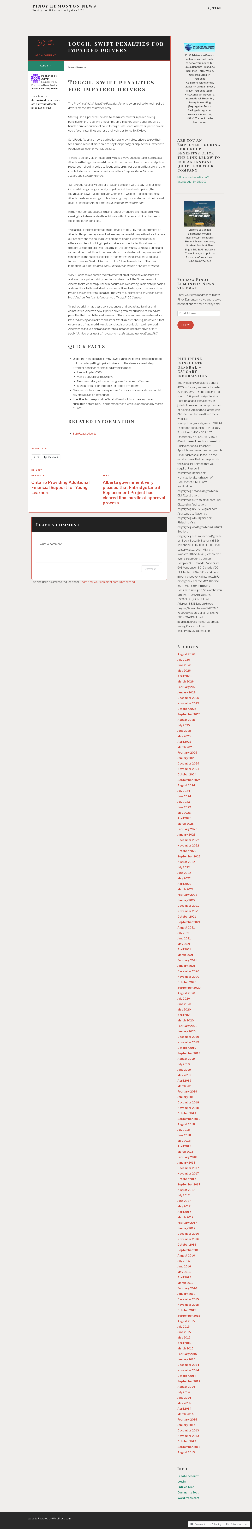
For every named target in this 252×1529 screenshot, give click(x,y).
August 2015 (186, 1321)
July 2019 (183, 1064)
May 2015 (183, 1337)
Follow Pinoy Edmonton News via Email (195, 283)
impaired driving (41, 107)
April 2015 (184, 1343)
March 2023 (185, 823)
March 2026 (185, 681)
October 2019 (186, 1047)
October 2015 (186, 1310)
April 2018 (184, 1146)
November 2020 (188, 976)
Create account (188, 1476)
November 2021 (188, 911)
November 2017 (188, 1173)
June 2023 (184, 807)
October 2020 (186, 982)
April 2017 (184, 1211)
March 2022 (185, 889)
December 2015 (188, 1299)
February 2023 (187, 829)
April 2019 (184, 1080)
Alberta (45, 65)
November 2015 (188, 1304)
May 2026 (184, 670)
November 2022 (188, 845)
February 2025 (187, 752)
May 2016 (184, 1272)
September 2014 (189, 1381)
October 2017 (186, 1179)
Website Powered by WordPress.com (49, 1518)
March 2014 (185, 1414)
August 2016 (186, 1255)
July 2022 (183, 867)
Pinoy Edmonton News (64, 6)
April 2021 (184, 949)
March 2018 (185, 1151)
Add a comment (45, 55)
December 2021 (188, 905)
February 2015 (187, 1354)
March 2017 (185, 1217)
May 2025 (184, 736)
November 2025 (188, 703)
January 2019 (186, 1097)
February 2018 (187, 1157)
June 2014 (184, 1397)
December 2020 (188, 971)
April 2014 (184, 1408)
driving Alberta (47, 104)
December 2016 (188, 1233)
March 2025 (185, 747)
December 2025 (188, 698)
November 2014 (188, 1370)
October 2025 (186, 709)
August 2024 (186, 785)
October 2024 (187, 774)
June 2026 (184, 665)
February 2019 (187, 1091)
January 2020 (186, 1031)
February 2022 (187, 894)
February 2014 (187, 1419)
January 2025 (186, 758)
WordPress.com (188, 1498)
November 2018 (188, 1108)
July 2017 (183, 1195)
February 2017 (187, 1222)
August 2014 (186, 1386)
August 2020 (186, 993)
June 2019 (184, 1069)
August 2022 (186, 862)
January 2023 (186, 834)
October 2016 (186, 1244)
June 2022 (184, 873)
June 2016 (184, 1266)
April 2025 (184, 741)
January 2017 (186, 1228)
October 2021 (186, 916)
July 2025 (183, 725)
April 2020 (184, 1015)
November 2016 (188, 1239)
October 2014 (186, 1375)
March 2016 (185, 1283)
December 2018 (188, 1102)
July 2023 (183, 801)
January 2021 (186, 965)
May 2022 (184, 878)
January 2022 (186, 900)
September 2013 (188, 1447)
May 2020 (184, 1009)
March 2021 (185, 955)
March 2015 (185, 1348)
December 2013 (188, 1430)
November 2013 (188, 1436)
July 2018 (183, 1129)
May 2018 (184, 1140)
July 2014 (183, 1392)
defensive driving (42, 100)
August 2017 (186, 1190)
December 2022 (188, 840)
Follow (185, 324)
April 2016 (184, 1277)
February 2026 (187, 687)
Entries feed (185, 1487)
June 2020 (184, 1004)
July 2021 (183, 933)
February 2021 (187, 960)
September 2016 (188, 1250)
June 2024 (184, 796)
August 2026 (186, 654)
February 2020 (187, 1026)
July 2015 (183, 1326)
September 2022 (188, 856)
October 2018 (186, 1113)
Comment (150, 568)
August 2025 (186, 719)
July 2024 (183, 791)
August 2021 (186, 927)
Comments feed (188, 1492)
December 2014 (188, 1365)
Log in (181, 1481)
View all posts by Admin (44, 88)
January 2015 (186, 1359)
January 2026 (186, 692)
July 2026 (183, 659)
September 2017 (188, 1184)
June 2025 (184, 730)
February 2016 (187, 1288)
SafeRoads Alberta (85, 433)
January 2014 (186, 1425)
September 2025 (188, 714)
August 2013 (186, 1452)
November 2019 (188, 1042)
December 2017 (188, 1168)
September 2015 (188, 1315)
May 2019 (184, 1075)
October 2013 (186, 1441)
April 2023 (184, 818)
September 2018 (188, 1119)
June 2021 (184, 938)
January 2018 (186, 1162)
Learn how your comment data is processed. (107, 582)
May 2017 (183, 1206)
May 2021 (183, 944)
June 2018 (184, 1135)
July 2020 (183, 998)
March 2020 (185, 1020)
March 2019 (185, 1086)
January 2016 (186, 1293)
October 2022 (186, 851)
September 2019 (188, 1053)
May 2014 (184, 1403)
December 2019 (188, 1037)
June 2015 (184, 1332)
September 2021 (188, 922)
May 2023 (184, 812)
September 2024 (189, 780)
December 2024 (188, 763)
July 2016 (183, 1261)
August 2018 (186, 1124)
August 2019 (186, 1058)
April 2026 (184, 676)
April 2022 (184, 883)
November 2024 (188, 769)
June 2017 (184, 1201)
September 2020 (189, 987)
